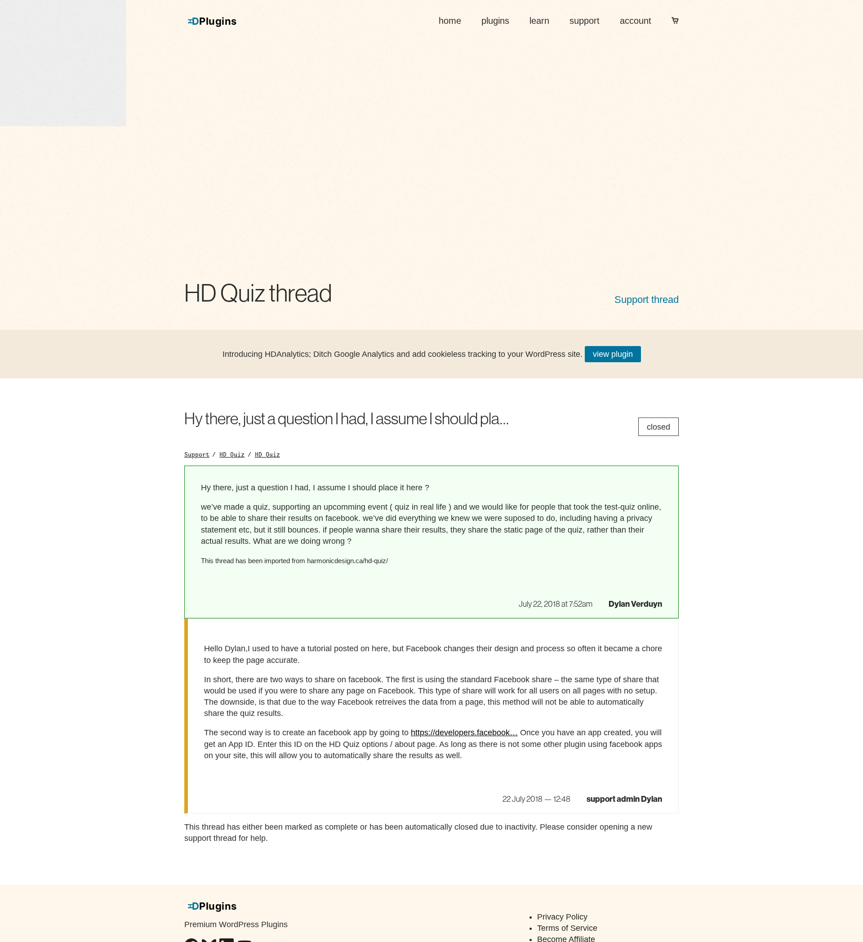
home (450, 20)
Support (196, 454)
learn (539, 20)
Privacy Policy (562, 916)
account (635, 20)
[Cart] (675, 20)
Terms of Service (567, 928)
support (584, 20)
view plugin (613, 354)
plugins (495, 20)
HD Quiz (232, 454)
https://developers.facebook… (464, 732)
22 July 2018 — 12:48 (536, 799)
